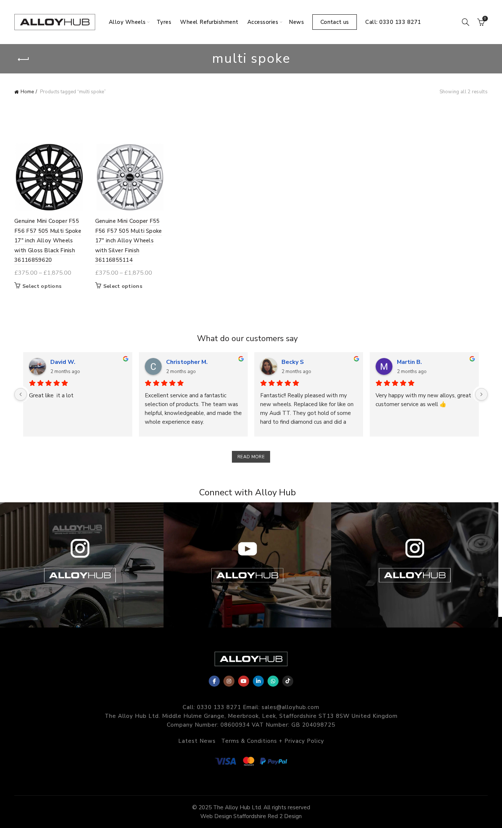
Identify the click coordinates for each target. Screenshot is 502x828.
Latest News (197, 741)
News (296, 22)
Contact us (334, 22)
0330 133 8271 (219, 707)
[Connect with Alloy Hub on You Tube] (247, 565)
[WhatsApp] (273, 681)
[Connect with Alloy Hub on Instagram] (414, 565)
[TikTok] (287, 681)
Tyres (164, 22)
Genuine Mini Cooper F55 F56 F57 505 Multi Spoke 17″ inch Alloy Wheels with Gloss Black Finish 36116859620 (47, 240)
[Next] (481, 394)
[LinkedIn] (258, 681)
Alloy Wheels (127, 22)
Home (27, 91)
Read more (251, 457)
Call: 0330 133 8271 (393, 22)
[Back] (23, 59)
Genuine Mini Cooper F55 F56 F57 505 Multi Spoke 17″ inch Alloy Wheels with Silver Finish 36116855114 (128, 240)
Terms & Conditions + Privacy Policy (272, 741)
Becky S (293, 362)
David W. (62, 362)
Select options (41, 286)
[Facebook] (214, 681)
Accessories (263, 22)
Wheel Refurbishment (209, 22)
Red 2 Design (285, 816)
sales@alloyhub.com (290, 707)
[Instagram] (228, 681)
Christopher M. (187, 362)
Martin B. (409, 362)
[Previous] (20, 394)
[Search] (465, 22)
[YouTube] (243, 681)
